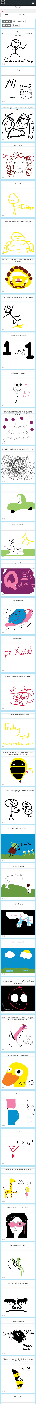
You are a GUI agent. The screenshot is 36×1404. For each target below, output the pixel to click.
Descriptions (20, 21)
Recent (8, 25)
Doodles (8, 21)
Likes (17, 25)
